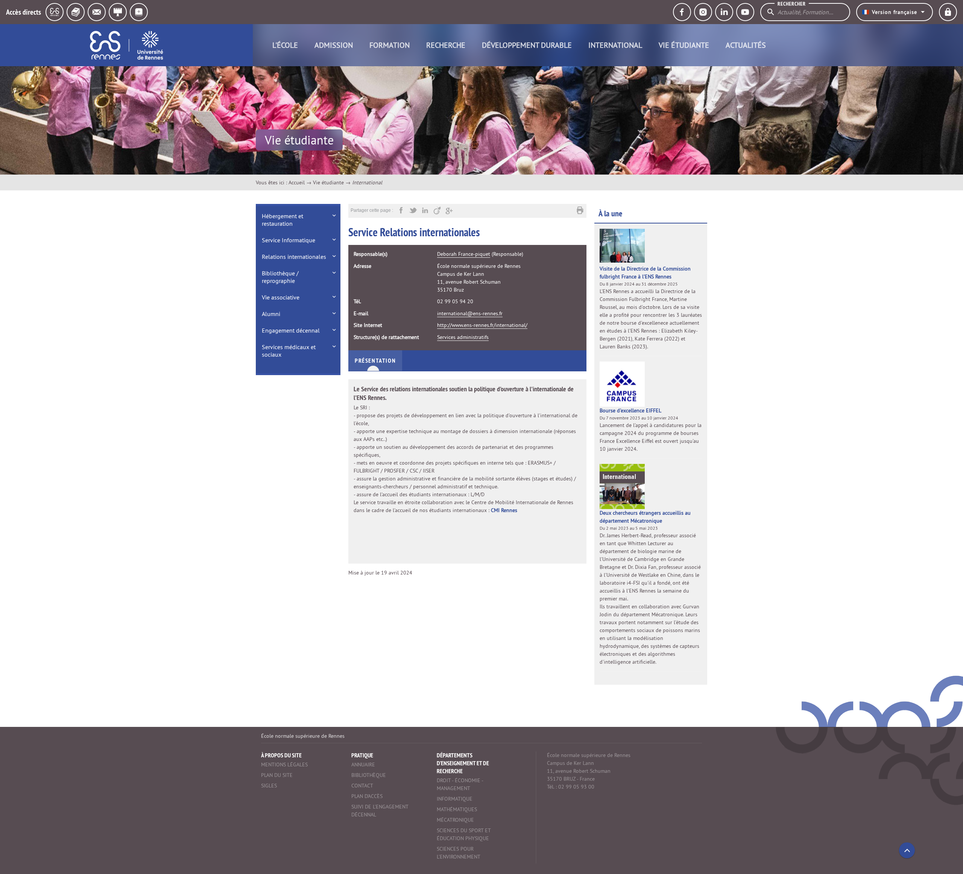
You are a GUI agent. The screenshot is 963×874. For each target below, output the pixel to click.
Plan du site (277, 775)
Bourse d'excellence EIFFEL (630, 410)
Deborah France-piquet (463, 254)
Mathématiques (457, 809)
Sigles (269, 785)
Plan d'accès (367, 796)
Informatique (454, 798)
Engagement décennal (291, 330)
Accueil (297, 182)
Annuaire (363, 764)
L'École (285, 45)
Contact (362, 785)
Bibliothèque (368, 775)
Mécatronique (455, 819)
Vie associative (280, 297)
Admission (333, 45)
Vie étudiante (684, 45)
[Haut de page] (907, 850)
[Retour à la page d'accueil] (126, 45)
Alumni (271, 314)
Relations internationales (294, 256)
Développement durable (527, 45)
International (615, 45)
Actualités (746, 45)
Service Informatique (288, 240)
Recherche (445, 45)
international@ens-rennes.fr (470, 313)
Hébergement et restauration (282, 219)
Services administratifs (463, 337)
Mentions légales (284, 764)
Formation (389, 45)
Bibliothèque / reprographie (280, 276)
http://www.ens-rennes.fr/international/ (482, 325)
